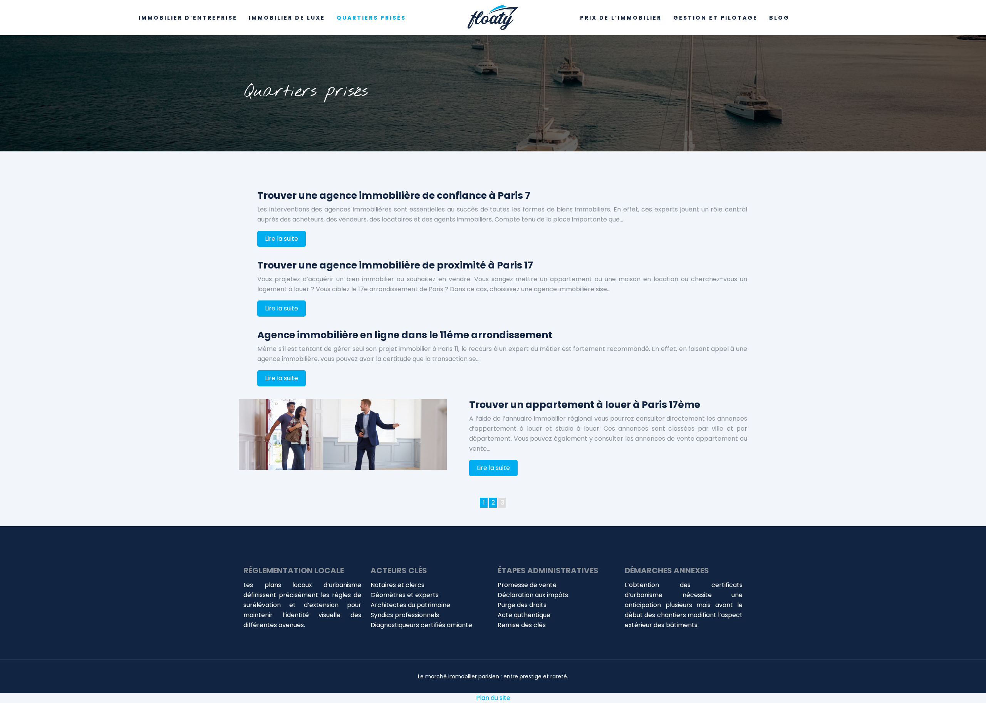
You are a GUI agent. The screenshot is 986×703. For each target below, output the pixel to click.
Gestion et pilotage (715, 18)
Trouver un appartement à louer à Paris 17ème (584, 404)
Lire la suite (281, 238)
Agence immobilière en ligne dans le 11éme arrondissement (404, 335)
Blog (779, 18)
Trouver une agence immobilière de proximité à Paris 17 (395, 265)
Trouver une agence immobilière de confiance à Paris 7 (393, 195)
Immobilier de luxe (287, 18)
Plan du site (493, 697)
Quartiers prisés (371, 18)
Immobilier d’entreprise (188, 18)
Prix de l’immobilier (621, 18)
